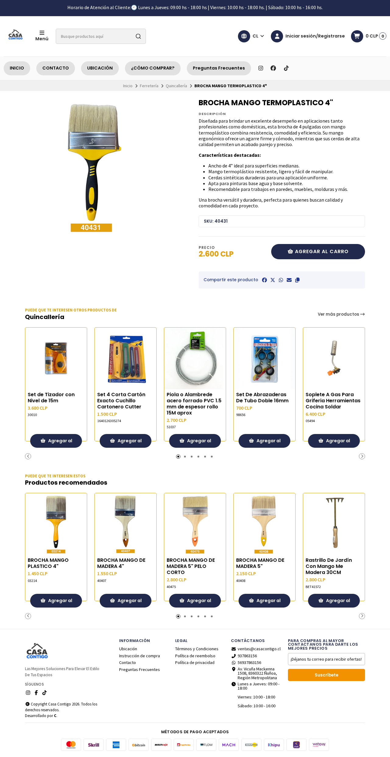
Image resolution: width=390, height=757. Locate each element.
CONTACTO (55, 68)
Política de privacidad (194, 662)
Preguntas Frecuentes (219, 68)
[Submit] (138, 36)
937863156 (247, 656)
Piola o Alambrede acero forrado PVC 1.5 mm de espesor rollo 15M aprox (194, 404)
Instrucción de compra (139, 656)
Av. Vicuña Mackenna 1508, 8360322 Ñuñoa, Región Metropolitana (257, 673)
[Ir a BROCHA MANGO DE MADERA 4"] (125, 524)
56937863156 (249, 662)
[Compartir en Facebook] (264, 280)
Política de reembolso (195, 656)
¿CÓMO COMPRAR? (153, 68)
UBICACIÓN (100, 68)
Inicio (128, 85)
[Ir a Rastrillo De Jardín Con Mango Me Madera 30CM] (334, 524)
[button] (297, 280)
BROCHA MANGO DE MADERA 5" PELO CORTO (191, 566)
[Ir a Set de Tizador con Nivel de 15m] (56, 358)
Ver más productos (339, 314)
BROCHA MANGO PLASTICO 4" (48, 563)
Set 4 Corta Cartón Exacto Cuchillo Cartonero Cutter (121, 401)
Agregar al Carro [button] (59, 443)
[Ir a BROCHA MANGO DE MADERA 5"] (264, 524)
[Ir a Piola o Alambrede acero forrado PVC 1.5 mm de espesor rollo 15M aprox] (195, 358)
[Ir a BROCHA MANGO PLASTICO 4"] (56, 524)
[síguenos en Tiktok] (286, 68)
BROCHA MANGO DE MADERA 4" (121, 563)
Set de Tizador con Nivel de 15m (51, 398)
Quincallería (176, 85)
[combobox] (101, 36)
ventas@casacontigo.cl (259, 649)
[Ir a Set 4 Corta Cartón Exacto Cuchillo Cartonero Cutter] (125, 358)
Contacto (127, 662)
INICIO (17, 68)
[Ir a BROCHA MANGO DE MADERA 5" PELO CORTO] (195, 524)
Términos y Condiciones (196, 649)
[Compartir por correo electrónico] (289, 280)
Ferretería (149, 85)
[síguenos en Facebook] (273, 68)
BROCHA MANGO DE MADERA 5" (260, 563)
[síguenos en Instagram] (260, 68)
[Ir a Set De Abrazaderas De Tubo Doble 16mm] (264, 358)
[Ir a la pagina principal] (16, 36)
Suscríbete (326, 675)
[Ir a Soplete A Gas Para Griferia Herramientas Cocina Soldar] (334, 358)
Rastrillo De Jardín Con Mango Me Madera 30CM (329, 566)
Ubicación (128, 649)
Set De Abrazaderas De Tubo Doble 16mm (262, 398)
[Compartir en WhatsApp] (281, 280)
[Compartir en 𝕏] (273, 280)
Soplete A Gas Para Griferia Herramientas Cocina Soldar (333, 401)
